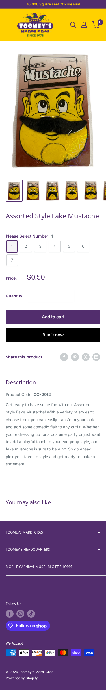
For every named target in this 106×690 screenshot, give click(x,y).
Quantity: (14, 295)
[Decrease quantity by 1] (33, 296)
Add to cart (53, 316)
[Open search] (73, 25)
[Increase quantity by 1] (68, 296)
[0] (95, 24)
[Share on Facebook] (64, 357)
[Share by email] (96, 357)
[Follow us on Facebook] (10, 614)
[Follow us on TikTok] (31, 614)
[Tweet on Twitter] (86, 357)
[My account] (84, 25)
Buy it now (53, 335)
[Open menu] (8, 25)
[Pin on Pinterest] (75, 357)
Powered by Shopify (22, 678)
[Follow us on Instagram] (20, 614)
